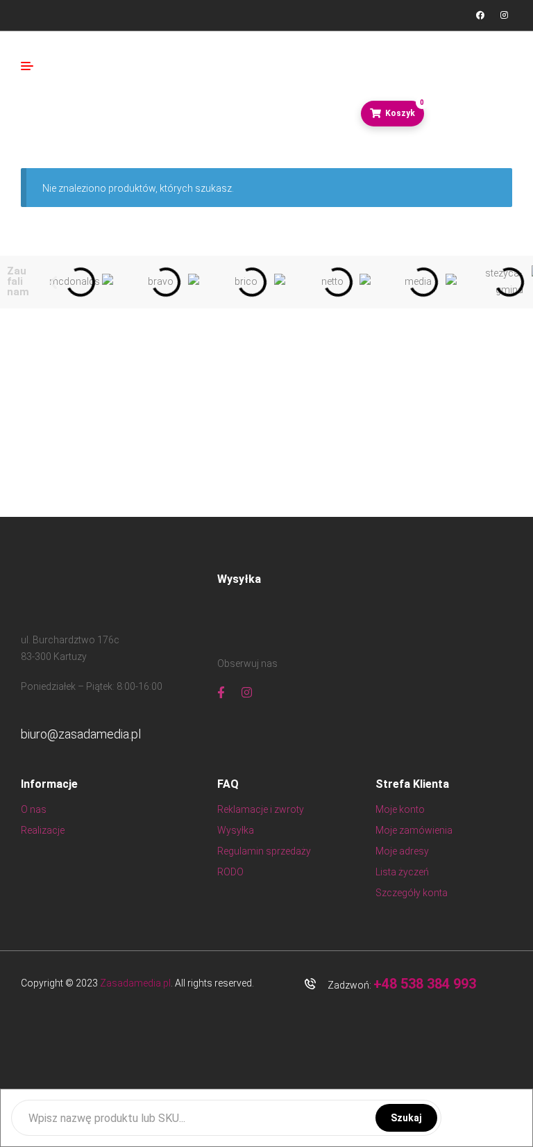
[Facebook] (480, 15)
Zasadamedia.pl (135, 983)
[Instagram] (504, 15)
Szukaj (406, 1117)
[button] (53, 281)
